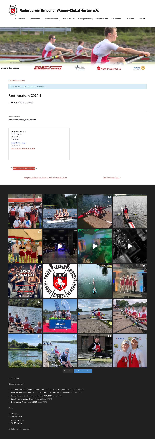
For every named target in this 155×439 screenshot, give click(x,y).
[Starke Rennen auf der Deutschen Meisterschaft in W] (60, 211)
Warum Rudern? (69, 19)
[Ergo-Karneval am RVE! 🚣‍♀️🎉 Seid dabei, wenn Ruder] (25, 281)
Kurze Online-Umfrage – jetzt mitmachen (26, 399)
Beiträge (130, 19)
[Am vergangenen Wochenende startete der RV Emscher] (130, 281)
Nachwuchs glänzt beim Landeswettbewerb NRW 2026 (31, 396)
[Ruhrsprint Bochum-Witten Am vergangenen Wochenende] (130, 316)
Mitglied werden (102, 19)
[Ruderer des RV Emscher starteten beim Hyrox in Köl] (60, 246)
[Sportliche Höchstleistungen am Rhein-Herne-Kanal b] (95, 246)
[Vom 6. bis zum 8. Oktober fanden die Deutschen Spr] (95, 281)
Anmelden (14, 413)
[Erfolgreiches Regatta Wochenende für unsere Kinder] (95, 211)
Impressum (15, 378)
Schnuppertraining (85, 19)
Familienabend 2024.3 (112, 178)
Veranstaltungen (51, 19)
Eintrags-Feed (16, 417)
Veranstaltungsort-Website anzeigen (23, 148)
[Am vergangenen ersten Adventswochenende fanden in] (95, 350)
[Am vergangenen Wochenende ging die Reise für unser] (60, 350)
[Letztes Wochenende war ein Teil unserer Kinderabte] (25, 211)
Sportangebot (35, 19)
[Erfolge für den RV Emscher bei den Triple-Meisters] (60, 316)
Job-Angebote (116, 19)
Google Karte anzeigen (18, 143)
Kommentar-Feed (17, 420)
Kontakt (142, 19)
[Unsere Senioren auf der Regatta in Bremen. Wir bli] (25, 246)
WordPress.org (16, 423)
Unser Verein (20, 19)
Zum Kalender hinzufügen (24, 168)
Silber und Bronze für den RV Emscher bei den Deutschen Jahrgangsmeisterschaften (43, 389)
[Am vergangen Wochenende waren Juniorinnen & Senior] (130, 350)
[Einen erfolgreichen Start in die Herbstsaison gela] (25, 316)
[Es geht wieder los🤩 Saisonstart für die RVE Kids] (25, 350)
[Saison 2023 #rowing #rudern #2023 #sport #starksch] (60, 281)
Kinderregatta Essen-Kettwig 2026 (24, 402)
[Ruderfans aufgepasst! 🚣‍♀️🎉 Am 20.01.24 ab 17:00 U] (130, 246)
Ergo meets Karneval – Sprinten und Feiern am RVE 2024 (45, 178)
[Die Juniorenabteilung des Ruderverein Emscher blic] (95, 316)
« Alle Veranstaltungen (16, 80)
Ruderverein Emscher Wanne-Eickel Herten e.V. (59, 10)
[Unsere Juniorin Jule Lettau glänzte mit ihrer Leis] (130, 211)
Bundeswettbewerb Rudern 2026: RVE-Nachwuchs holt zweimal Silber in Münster (41, 393)
